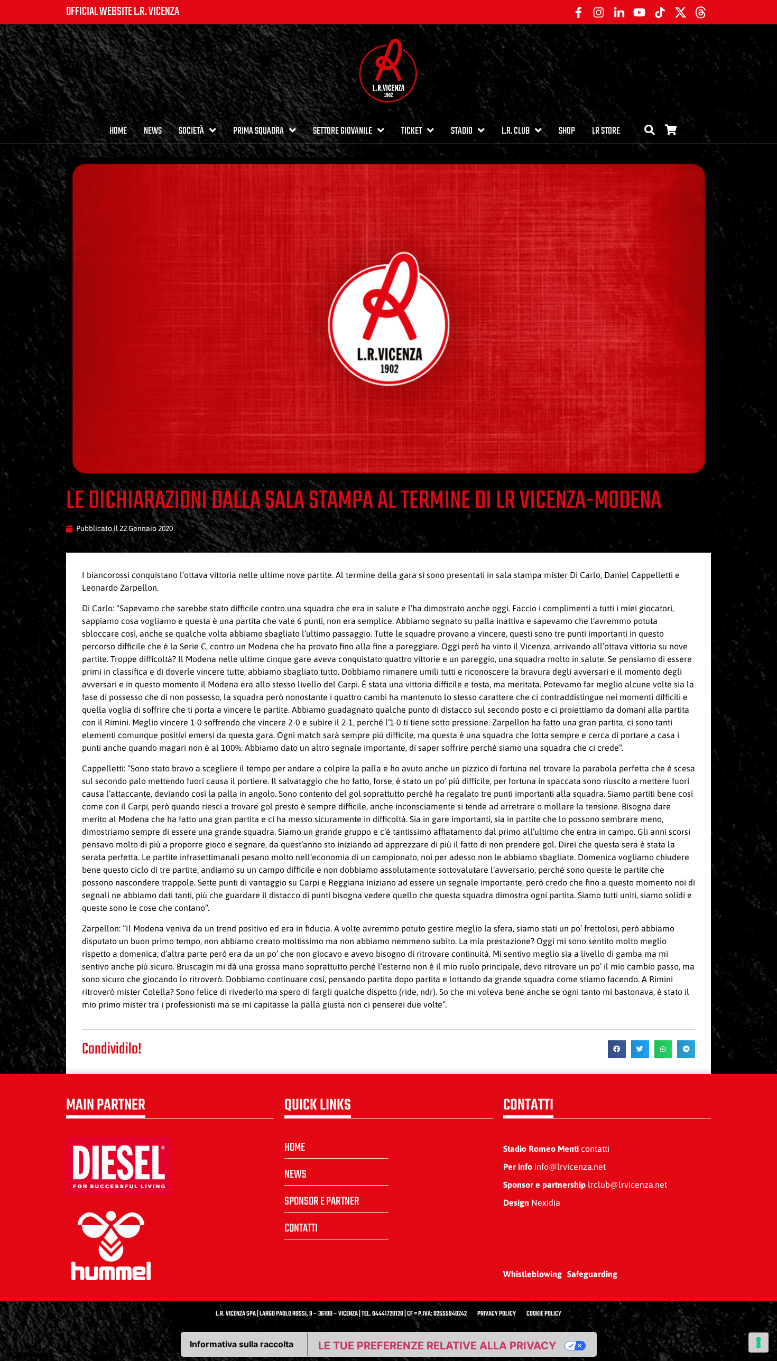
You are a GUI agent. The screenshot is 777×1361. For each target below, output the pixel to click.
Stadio (462, 131)
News (153, 131)
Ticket (411, 131)
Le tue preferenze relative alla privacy (437, 1345)
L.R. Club (516, 131)
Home (118, 131)
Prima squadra (258, 131)
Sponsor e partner (321, 1201)
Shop (567, 131)
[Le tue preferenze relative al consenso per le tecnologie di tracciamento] (758, 1342)
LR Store (606, 131)
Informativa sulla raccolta (241, 1344)
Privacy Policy (496, 1314)
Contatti (301, 1228)
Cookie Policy (543, 1314)
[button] (617, 1049)
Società (191, 131)
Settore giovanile (342, 131)
